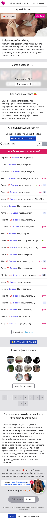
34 (8, 192)
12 (36, 397)
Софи (3, 240)
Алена (4, 316)
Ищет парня (23, 233)
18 (8, 199)
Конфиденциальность (31, 507)
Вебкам (39, 16)
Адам (3, 247)
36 (11, 295)
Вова (3, 192)
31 (7, 178)
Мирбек (4, 275)
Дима (3, 268)
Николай (5, 171)
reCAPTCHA (20, 508)
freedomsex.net (14, 470)
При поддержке (23, 490)
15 (26, 403)
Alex (3, 261)
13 (42, 397)
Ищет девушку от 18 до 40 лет (31, 178)
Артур (4, 213)
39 (8, 268)
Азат (3, 178)
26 (8, 282)
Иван (3, 199)
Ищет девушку (26, 157)
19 (10, 157)
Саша (3, 254)
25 (11, 171)
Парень (4, 164)
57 (11, 302)
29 (8, 247)
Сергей (4, 157)
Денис (4, 185)
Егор (3, 323)
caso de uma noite (18, 482)
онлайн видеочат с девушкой (23, 151)
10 (26, 397)
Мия (3, 233)
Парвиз (4, 226)
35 (9, 185)
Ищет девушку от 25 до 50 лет (32, 199)
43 (10, 275)
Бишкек (15, 157)
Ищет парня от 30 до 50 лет (31, 240)
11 (31, 397)
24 (10, 226)
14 (21, 403)
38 (11, 219)
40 (8, 309)
